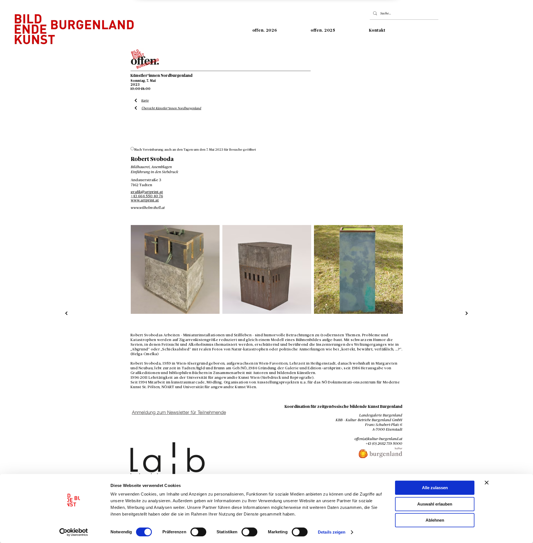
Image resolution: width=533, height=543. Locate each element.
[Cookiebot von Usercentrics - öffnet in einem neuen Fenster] (73, 532)
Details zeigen (331, 532)
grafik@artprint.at (147, 192)
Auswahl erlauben (434, 504)
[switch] (198, 531)
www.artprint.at (145, 200)
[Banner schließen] (487, 482)
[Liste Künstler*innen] (66, 313)
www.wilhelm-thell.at (148, 208)
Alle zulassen (435, 487)
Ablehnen (435, 520)
